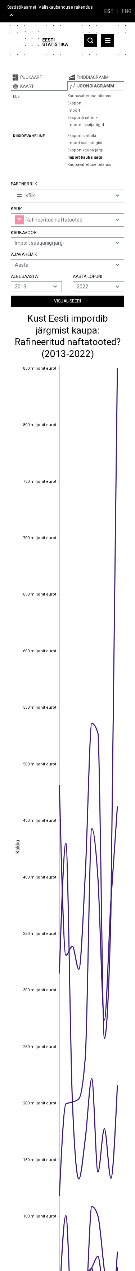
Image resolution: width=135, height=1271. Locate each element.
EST (109, 11)
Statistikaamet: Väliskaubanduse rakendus (50, 7)
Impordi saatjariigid (85, 125)
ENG (126, 11)
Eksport (74, 103)
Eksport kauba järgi (85, 150)
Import (73, 110)
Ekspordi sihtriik (82, 117)
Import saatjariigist (84, 143)
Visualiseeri (67, 301)
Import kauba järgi (84, 157)
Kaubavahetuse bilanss (89, 96)
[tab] (39, 77)
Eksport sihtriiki (81, 135)
